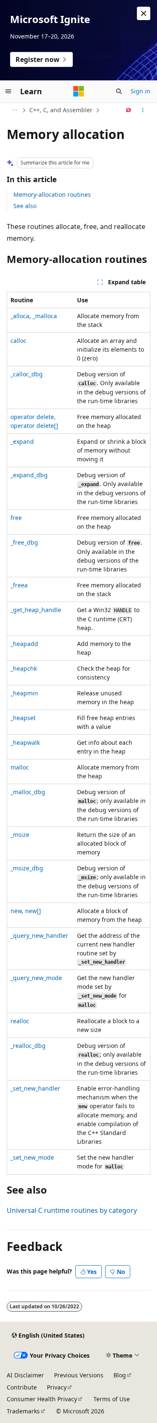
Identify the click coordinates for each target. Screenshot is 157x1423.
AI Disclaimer (25, 1375)
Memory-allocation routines (52, 194)
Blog (119, 1375)
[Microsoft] (78, 91)
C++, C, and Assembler (61, 110)
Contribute (22, 1387)
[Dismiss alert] (143, 13)
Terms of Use (111, 1399)
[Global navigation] (8, 91)
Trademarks (23, 1411)
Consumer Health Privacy (42, 1399)
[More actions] (143, 110)
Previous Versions (78, 1375)
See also (24, 206)
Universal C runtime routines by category (72, 1210)
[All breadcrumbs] (14, 110)
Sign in (140, 91)
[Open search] (119, 91)
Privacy (57, 1387)
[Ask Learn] (129, 110)
